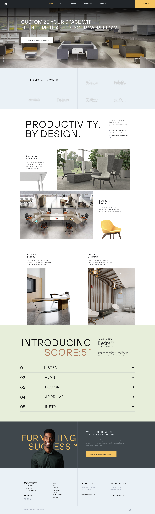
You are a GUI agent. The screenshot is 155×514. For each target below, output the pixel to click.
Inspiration (88, 4)
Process (74, 4)
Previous (3, 38)
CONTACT (144, 4)
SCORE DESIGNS (115, 495)
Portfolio (102, 4)
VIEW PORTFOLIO (87, 495)
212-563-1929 (28, 495)
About (62, 4)
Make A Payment (58, 494)
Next (152, 38)
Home (51, 4)
